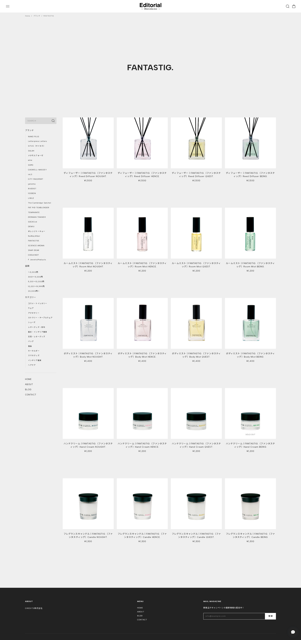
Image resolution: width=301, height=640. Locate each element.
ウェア (31, 308)
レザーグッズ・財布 (36, 327)
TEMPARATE (34, 212)
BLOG (28, 389)
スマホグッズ (34, 356)
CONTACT (30, 395)
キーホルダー (34, 351)
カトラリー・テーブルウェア (40, 318)
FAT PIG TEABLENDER (38, 208)
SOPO (30, 165)
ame (30, 160)
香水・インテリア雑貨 (37, 332)
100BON (32, 193)
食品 (30, 346)
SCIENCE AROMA (36, 246)
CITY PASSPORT (35, 179)
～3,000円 (33, 272)
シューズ (31, 322)
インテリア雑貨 (34, 360)
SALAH (31, 151)
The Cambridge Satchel (39, 203)
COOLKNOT (33, 255)
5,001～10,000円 (36, 282)
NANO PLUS (33, 137)
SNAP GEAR (33, 250)
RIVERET (32, 189)
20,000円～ (34, 291)
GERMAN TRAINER (37, 217)
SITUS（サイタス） (36, 146)
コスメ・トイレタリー (37, 303)
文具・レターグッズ (36, 337)
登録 (270, 616)
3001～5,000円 (35, 277)
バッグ (31, 341)
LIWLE (31, 198)
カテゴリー (30, 297)
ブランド (36, 16)
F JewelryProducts (37, 260)
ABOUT (29, 384)
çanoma (32, 184)
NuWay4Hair (34, 236)
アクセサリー (33, 313)
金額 (27, 266)
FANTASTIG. (34, 241)
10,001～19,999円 (36, 286)
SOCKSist (32, 222)
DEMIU (31, 227)
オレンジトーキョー (36, 231)
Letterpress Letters (37, 141)
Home (27, 16)
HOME (28, 379)
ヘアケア (32, 365)
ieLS (30, 174)
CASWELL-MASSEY (37, 170)
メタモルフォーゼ (35, 156)
